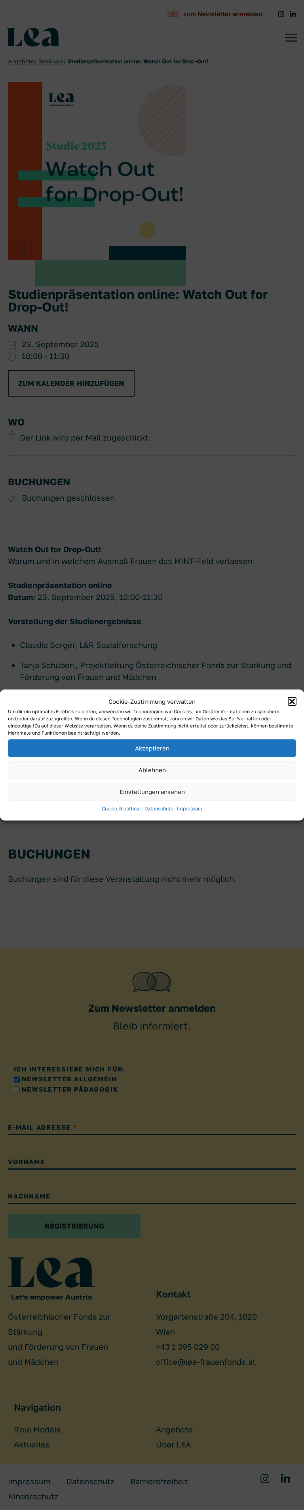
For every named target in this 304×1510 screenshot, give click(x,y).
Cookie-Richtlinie (121, 808)
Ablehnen (152, 770)
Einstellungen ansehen (152, 792)
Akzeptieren (152, 748)
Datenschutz (158, 808)
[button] (292, 701)
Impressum (189, 808)
